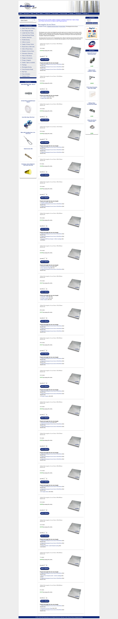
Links (66, 617)
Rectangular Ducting (26, 67)
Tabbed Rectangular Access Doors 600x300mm (51, 363)
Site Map (71, 13)
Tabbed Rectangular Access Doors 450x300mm (51, 361)
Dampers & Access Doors (28, 51)
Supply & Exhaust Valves (28, 44)
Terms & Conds (63, 13)
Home (32, 13)
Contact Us (47, 13)
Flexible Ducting (26, 39)
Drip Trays (24, 71)
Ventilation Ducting (42, 26)
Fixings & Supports (26, 60)
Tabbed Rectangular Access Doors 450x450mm (51, 456)
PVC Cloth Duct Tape (45, 267)
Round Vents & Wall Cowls (28, 46)
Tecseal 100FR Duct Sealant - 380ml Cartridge (51, 239)
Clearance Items (26, 76)
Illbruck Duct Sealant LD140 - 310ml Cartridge (51, 575)
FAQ (37, 13)
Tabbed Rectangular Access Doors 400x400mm (51, 69)
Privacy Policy (71, 617)
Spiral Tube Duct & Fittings (28, 28)
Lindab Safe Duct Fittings (28, 33)
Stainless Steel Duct (27, 37)
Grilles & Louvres (26, 42)
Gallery (41, 13)
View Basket (78, 13)
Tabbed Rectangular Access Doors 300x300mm (51, 149)
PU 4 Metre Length (45, 96)
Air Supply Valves (45, 491)
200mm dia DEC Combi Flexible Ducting (50, 545)
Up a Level (26, 13)
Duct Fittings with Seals (27, 30)
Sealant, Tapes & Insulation (28, 62)
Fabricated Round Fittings (28, 35)
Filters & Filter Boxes (27, 55)
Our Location (55, 13)
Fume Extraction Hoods (27, 69)
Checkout (85, 13)
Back (20, 13)
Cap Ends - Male (44, 296)
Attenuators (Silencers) (27, 53)
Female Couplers (45, 202)
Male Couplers (44, 299)
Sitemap (62, 617)
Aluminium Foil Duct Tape (46, 266)
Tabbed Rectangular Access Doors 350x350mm (51, 206)
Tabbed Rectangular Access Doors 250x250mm (51, 66)
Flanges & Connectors (27, 58)
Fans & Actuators (26, 74)
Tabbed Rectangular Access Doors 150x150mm (51, 64)
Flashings (24, 64)
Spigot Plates (44, 98)
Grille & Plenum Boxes (27, 48)
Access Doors (62, 26)
